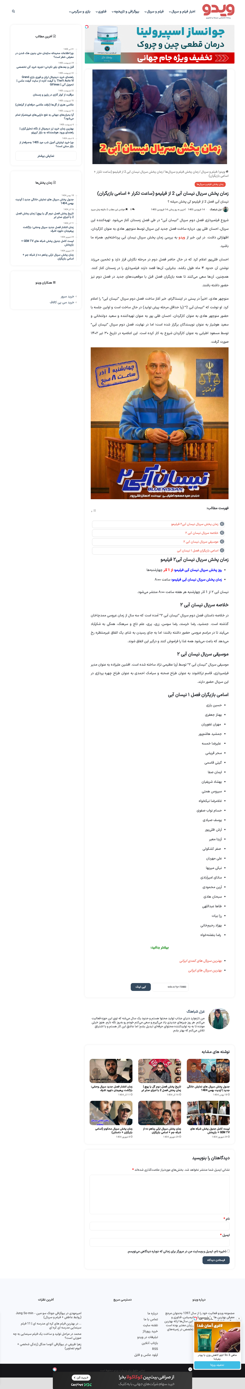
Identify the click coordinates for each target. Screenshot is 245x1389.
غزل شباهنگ (216, 209)
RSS (155, 1349)
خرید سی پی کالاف (62, 302)
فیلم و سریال (155, 11)
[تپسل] (55, 1369)
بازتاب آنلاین (150, 1343)
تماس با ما (151, 1319)
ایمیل (225, 1235)
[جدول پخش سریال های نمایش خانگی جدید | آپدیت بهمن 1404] (208, 1071)
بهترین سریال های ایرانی (204, 970)
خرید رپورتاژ (150, 1331)
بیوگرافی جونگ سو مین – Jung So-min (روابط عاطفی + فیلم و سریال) (48, 1315)
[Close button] (190, 1369)
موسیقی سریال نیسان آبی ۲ (200, 542)
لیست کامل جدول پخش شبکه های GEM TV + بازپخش (210, 1131)
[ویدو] (218, 11)
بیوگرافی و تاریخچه (126, 11)
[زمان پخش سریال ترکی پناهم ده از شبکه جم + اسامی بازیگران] (159, 1113)
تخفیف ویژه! (217, 1365)
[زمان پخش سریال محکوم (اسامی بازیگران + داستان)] (111, 1113)
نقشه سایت (150, 1325)
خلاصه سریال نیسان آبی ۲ (201, 533)
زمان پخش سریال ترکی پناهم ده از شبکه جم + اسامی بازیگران (162, 1131)
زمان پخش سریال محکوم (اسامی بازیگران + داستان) (113, 1131)
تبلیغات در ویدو (147, 1337)
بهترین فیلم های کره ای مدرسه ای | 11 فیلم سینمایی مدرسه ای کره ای (51, 1325)
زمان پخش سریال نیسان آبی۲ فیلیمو (194, 524)
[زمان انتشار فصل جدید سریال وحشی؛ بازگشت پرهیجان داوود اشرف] (111, 1071)
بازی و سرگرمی (80, 11)
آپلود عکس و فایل (146, 1355)
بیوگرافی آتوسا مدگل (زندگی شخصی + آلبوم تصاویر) (49, 1346)
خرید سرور (67, 296)
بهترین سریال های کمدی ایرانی (200, 961)
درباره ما (153, 1313)
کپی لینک (141, 987)
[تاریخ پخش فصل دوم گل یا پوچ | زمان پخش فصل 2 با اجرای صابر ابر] (159, 1071)
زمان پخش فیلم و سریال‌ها (182, 172)
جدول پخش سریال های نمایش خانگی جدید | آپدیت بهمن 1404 (208, 1088)
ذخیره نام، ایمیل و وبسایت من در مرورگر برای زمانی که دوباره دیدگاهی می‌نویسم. (176, 1251)
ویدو (222, 172)
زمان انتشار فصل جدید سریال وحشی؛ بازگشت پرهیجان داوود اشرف (111, 1088)
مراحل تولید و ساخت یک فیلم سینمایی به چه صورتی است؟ (47, 1336)
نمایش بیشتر (46, 156)
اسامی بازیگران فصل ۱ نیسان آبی (197, 550)
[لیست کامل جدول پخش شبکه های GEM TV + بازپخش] (208, 1113)
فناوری (102, 11)
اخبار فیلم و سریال (183, 11)
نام (227, 1219)
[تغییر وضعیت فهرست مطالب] (93, 511)
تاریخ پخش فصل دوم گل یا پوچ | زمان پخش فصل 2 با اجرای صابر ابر (161, 1088)
